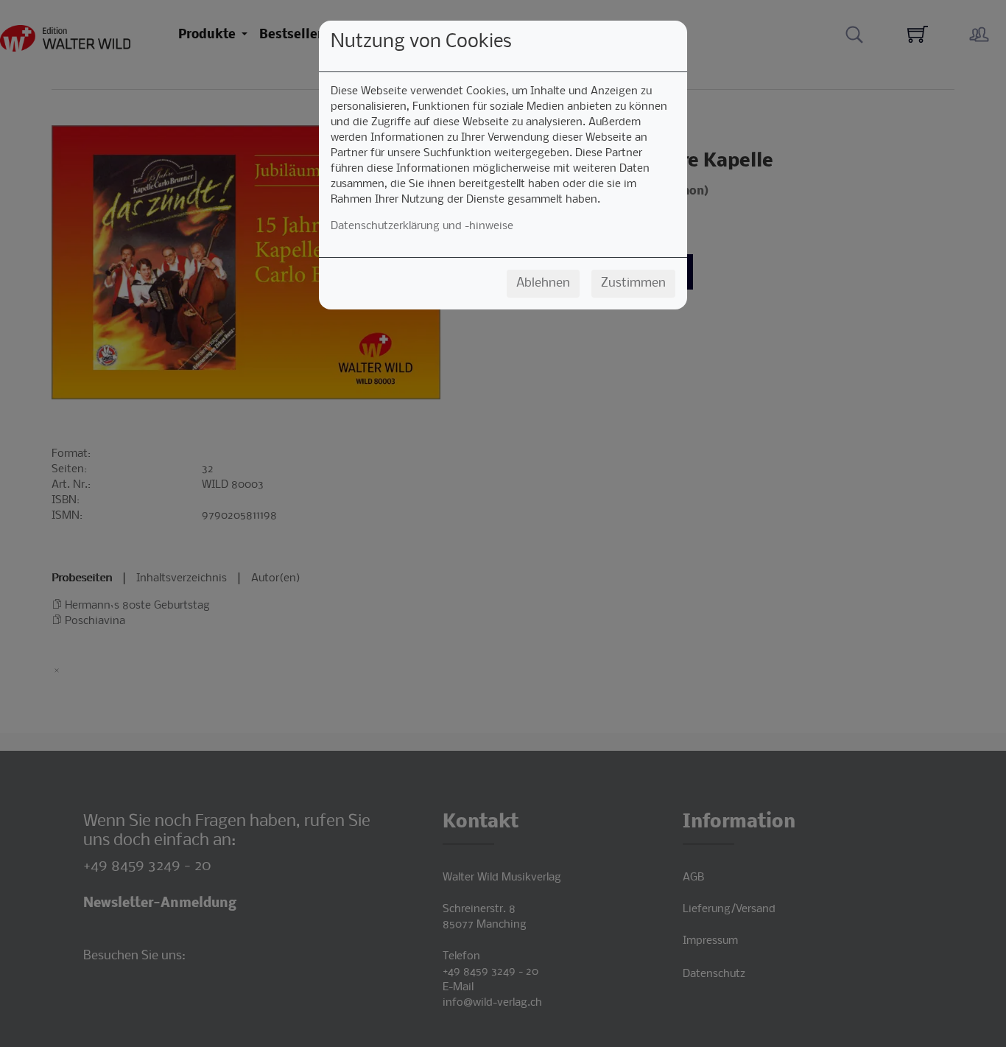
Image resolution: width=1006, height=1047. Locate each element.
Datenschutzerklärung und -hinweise (422, 226)
